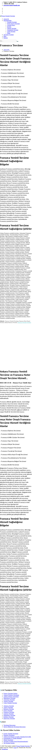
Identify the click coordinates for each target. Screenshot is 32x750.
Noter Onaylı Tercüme (13, 23)
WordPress (5, 749)
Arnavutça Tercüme (9, 699)
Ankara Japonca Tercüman (11, 696)
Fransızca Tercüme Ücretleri (24, 322)
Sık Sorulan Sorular (9, 743)
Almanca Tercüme (9, 706)
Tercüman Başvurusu (9, 725)
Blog (5, 36)
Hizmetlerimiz (7, 20)
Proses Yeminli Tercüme (23, 746)
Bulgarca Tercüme (9, 709)
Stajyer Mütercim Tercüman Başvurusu (15, 727)
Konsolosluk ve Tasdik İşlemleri (13, 738)
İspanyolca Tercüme (9, 718)
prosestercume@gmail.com (12, 5)
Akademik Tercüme (12, 30)
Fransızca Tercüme (9, 712)
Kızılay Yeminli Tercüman (11, 733)
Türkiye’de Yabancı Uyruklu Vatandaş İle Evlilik (17, 736)
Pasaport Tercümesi (9, 735)
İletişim (6, 38)
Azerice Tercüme (8, 701)
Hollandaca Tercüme (9, 715)
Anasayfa (6, 19)
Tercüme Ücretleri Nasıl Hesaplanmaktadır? (16, 741)
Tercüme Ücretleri (9, 34)
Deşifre (9, 27)
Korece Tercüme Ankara (10, 693)
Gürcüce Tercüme (9, 713)
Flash (15, 747)
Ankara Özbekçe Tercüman (11, 695)
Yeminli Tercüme (12, 22)
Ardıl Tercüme (11, 31)
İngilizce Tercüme (9, 717)
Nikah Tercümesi (8, 740)
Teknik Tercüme (11, 28)
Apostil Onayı (11, 25)
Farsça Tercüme (8, 710)
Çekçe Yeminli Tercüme (10, 703)
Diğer (8, 33)
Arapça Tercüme (8, 707)
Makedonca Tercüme (9, 698)
